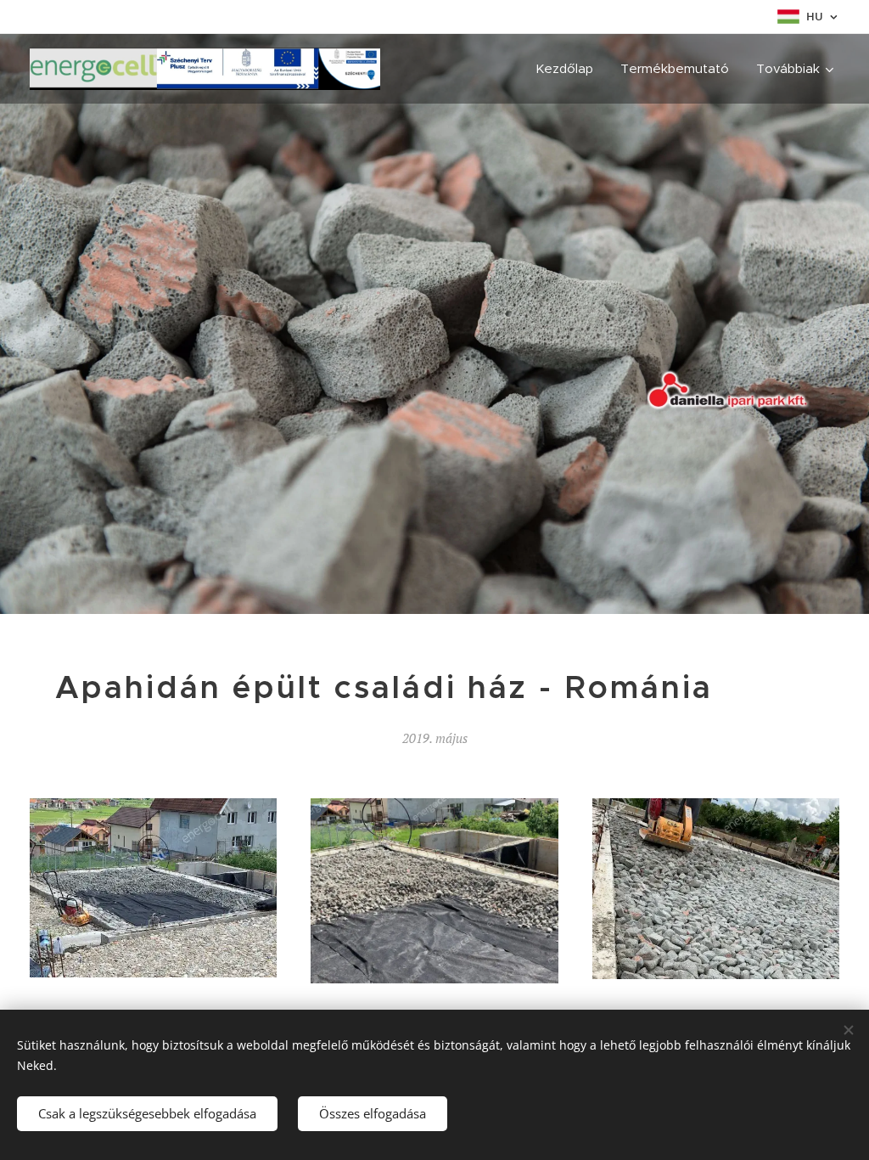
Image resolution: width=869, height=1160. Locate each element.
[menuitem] (569, 69)
